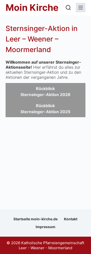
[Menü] (80, 7)
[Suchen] (68, 7)
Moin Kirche (32, 7)
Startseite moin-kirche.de (35, 219)
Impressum (45, 227)
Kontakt (70, 219)
